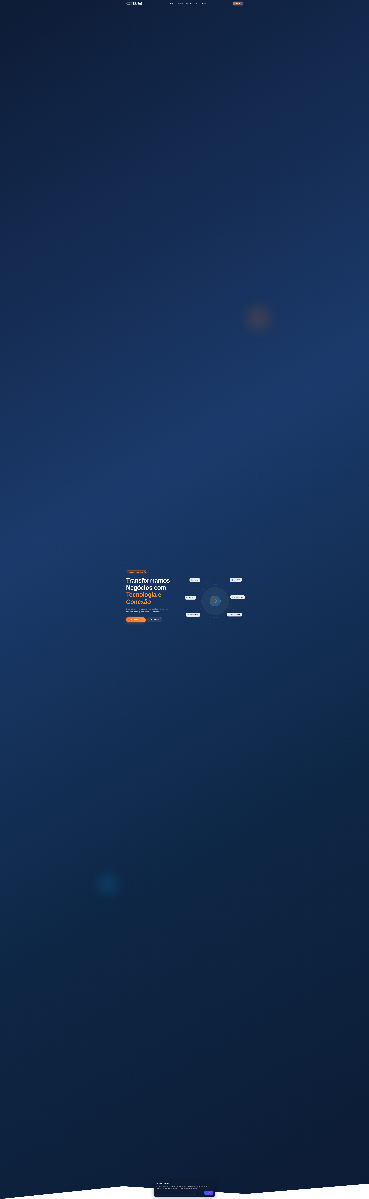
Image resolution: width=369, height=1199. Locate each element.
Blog (196, 3)
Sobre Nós (189, 3)
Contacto (203, 3)
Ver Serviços (154, 620)
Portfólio (180, 3)
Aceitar (208, 1193)
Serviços (172, 3)
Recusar (198, 1193)
